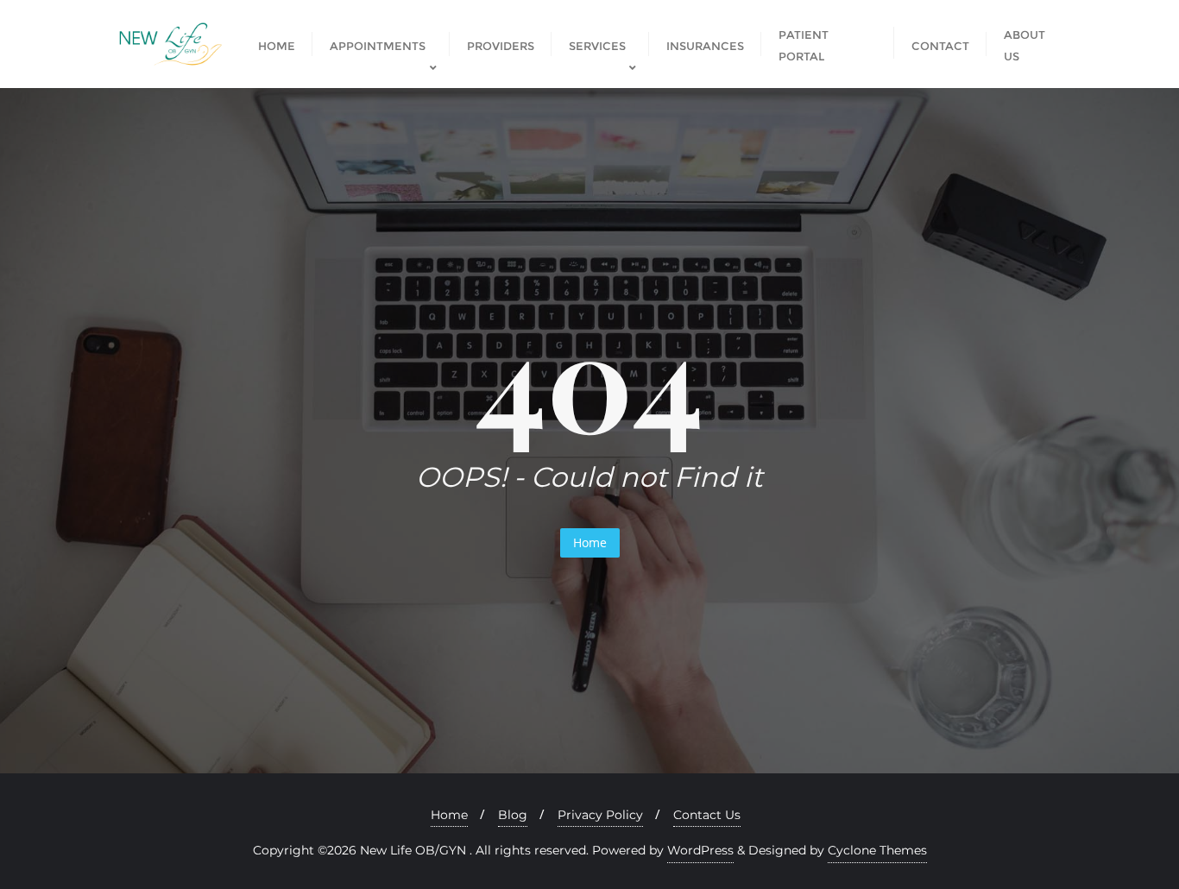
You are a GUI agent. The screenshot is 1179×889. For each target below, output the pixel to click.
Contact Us (707, 815)
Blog (512, 815)
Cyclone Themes (877, 850)
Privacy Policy (600, 815)
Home (590, 542)
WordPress (700, 850)
